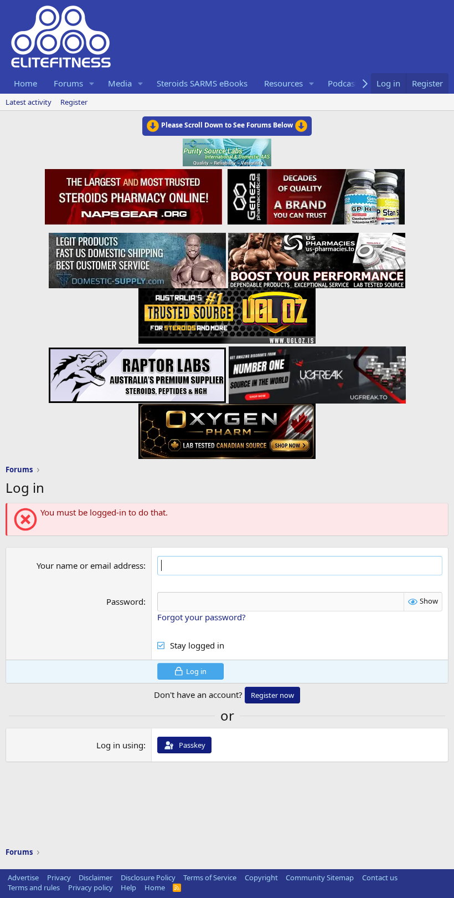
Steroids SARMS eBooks (202, 83)
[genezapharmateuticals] (315, 195)
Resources (283, 83)
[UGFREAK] (317, 371)
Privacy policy (90, 887)
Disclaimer (95, 877)
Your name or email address (90, 565)
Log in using (119, 745)
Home (25, 83)
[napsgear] (135, 195)
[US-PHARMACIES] (316, 257)
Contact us (380, 877)
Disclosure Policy (148, 877)
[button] (92, 83)
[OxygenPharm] (227, 427)
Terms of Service (209, 877)
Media (120, 83)
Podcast (343, 83)
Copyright (261, 877)
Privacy (59, 877)
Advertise (23, 877)
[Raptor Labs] (137, 371)
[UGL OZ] (227, 312)
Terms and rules (34, 887)
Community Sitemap (320, 877)
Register (73, 102)
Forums (68, 83)
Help (128, 887)
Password (124, 601)
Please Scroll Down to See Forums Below (227, 125)
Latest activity (28, 102)
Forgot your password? (201, 617)
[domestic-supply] (137, 257)
